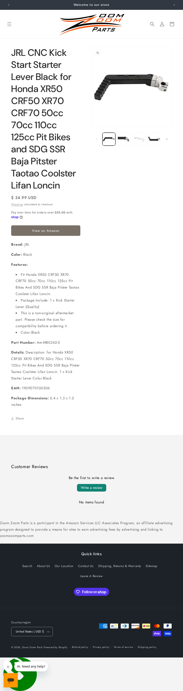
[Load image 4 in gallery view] (154, 139)
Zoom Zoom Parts (32, 647)
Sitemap (151, 566)
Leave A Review (91, 576)
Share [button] (20, 418)
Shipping (17, 204)
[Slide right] (167, 139)
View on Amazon (46, 230)
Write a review (91, 487)
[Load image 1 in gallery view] (108, 139)
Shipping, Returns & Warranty (119, 566)
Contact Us (86, 566)
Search (27, 566)
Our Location (64, 566)
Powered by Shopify (55, 647)
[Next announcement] (174, 5)
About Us (43, 566)
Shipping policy (147, 647)
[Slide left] (96, 139)
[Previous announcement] (9, 5)
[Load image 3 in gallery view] (139, 139)
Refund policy (80, 647)
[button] (9, 24)
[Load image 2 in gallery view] (124, 139)
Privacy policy (101, 647)
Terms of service (123, 647)
